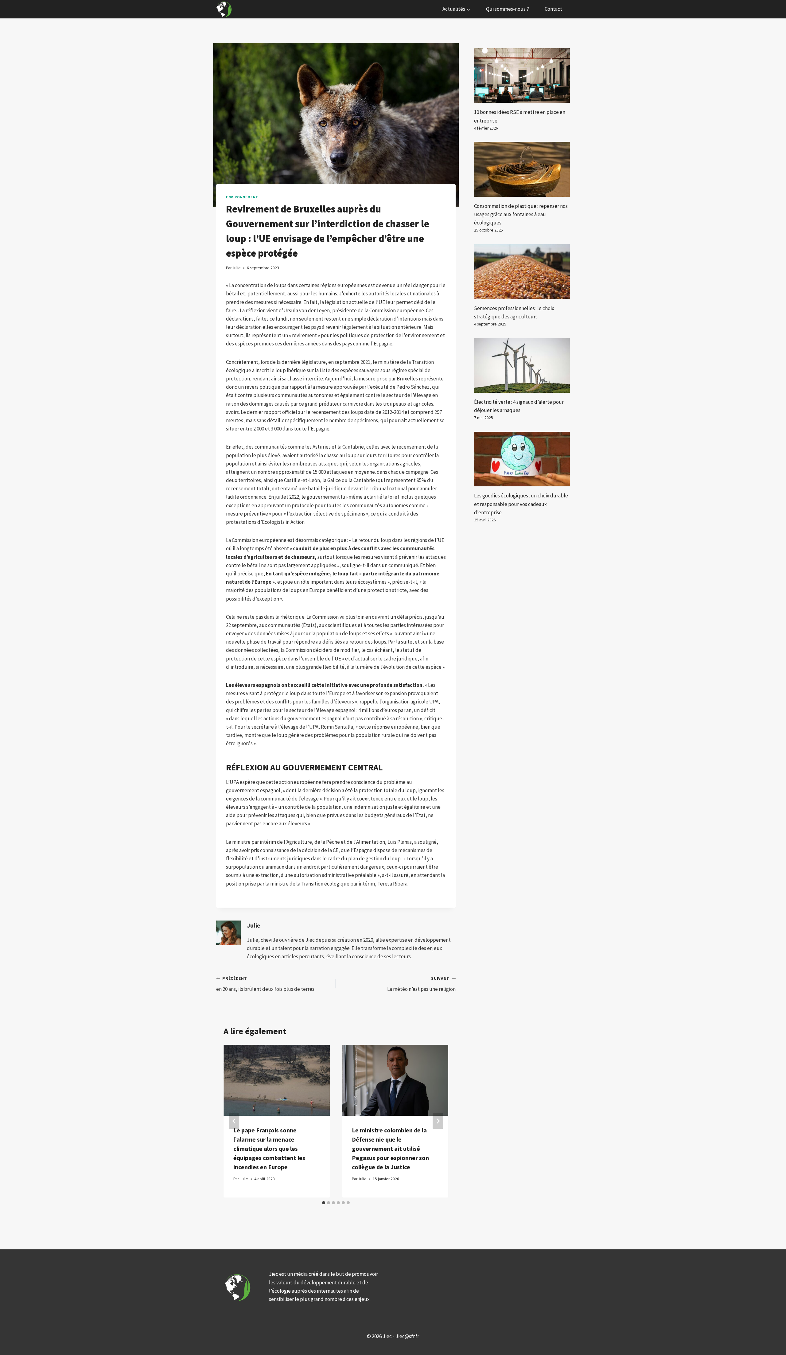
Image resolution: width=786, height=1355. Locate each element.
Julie (253, 925)
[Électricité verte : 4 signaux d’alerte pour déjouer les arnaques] (522, 365)
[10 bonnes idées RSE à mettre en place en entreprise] (522, 75)
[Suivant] (438, 1121)
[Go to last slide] (234, 1121)
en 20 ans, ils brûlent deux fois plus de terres (265, 984)
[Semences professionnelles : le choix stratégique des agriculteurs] (522, 271)
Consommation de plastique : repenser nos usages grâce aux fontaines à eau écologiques (521, 214)
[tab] (323, 1202)
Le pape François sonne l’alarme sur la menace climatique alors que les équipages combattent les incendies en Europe (269, 1148)
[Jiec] (224, 9)
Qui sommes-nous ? (507, 9)
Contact (553, 9)
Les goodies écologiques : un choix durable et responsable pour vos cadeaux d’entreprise (521, 504)
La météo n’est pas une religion (421, 984)
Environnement (242, 197)
